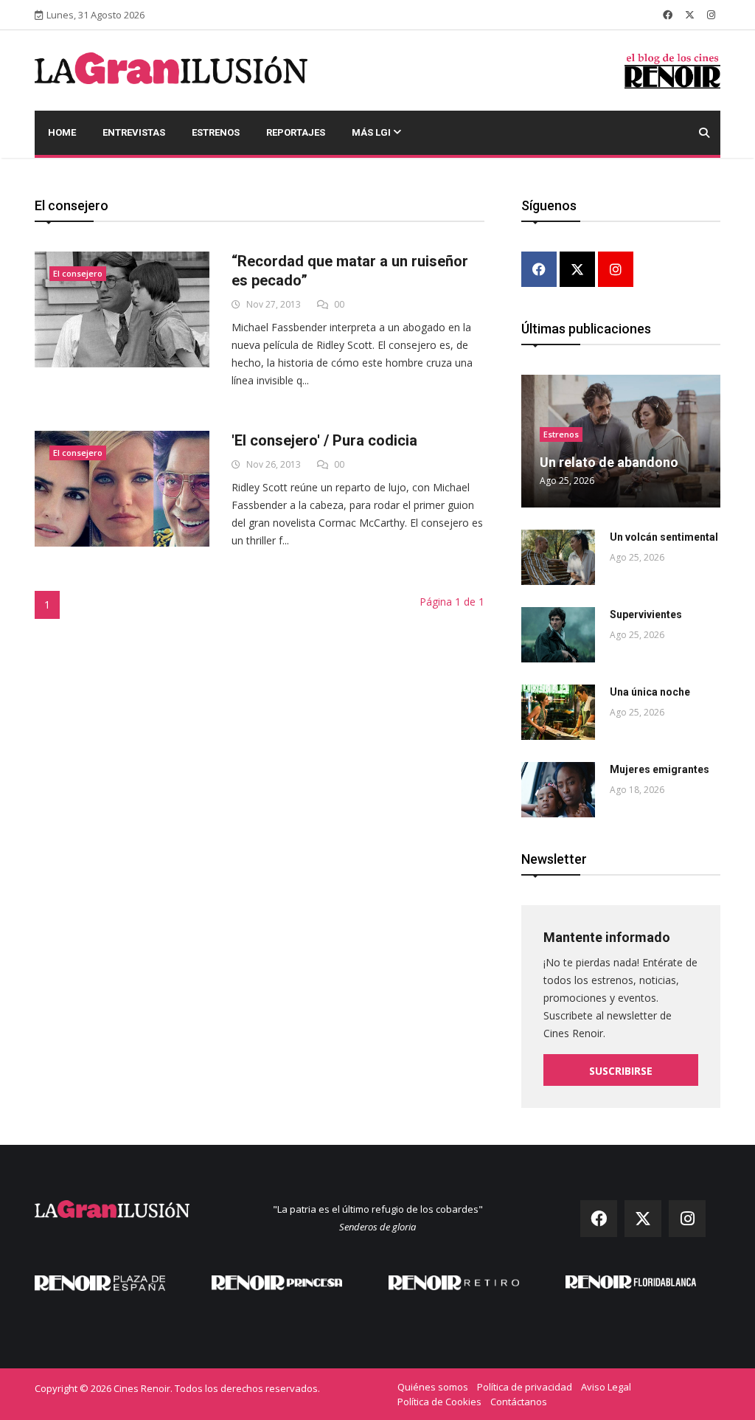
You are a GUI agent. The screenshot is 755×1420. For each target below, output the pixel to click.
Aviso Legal (606, 1386)
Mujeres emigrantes (659, 769)
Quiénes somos (432, 1386)
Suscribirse (621, 1071)
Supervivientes (646, 614)
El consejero (77, 273)
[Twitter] (577, 270)
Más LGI (372, 132)
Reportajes (295, 132)
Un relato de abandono (609, 462)
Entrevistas (133, 132)
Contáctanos (518, 1401)
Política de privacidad (524, 1386)
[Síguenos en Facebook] (667, 14)
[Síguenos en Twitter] (690, 14)
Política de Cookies (439, 1401)
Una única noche (650, 692)
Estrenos (216, 132)
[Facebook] (539, 270)
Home (62, 132)
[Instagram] (615, 270)
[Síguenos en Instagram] (711, 14)
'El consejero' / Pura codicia (324, 440)
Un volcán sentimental (664, 537)
